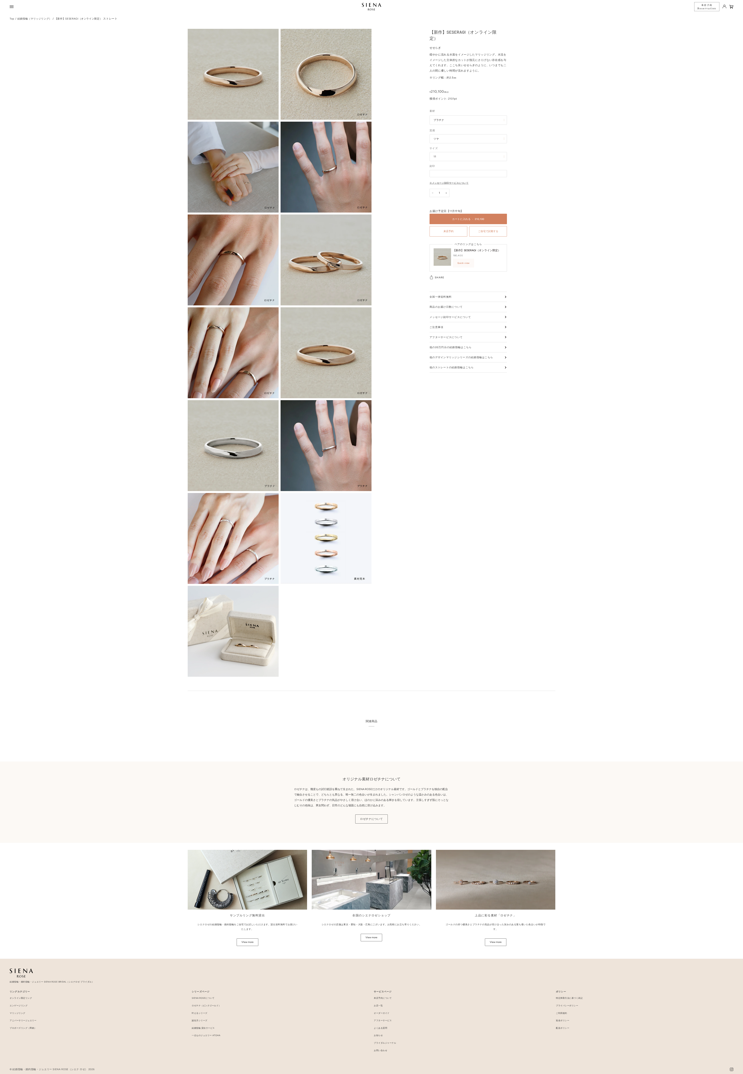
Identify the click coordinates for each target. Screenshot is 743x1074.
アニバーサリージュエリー (23, 1020)
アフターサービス (383, 1020)
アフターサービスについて (446, 337)
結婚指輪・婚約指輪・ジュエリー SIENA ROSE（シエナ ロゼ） (50, 1069)
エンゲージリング (18, 1005)
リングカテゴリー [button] (20, 991)
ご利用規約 (561, 1013)
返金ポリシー (562, 1020)
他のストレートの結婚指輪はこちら (452, 367)
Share (439, 277)
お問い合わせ (380, 1050)
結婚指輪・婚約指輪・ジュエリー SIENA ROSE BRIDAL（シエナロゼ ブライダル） (52, 982)
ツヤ (436, 138)
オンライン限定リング (21, 998)
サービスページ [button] (383, 991)
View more (371, 937)
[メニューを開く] (12, 6)
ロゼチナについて (371, 819)
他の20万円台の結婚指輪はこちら (451, 347)
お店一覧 (378, 1005)
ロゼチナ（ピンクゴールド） (206, 1005)
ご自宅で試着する (488, 231)
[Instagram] (731, 1069)
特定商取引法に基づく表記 (569, 998)
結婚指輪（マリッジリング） (34, 18)
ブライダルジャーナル (385, 1043)
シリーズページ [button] (201, 991)
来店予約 (448, 231)
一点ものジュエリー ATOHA (206, 1035)
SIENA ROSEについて (203, 998)
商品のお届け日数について (446, 306)
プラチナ (439, 119)
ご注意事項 (436, 327)
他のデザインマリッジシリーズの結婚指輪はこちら (461, 357)
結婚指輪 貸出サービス (203, 1028)
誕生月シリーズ (199, 1020)
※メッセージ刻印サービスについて (449, 183)
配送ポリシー (562, 1028)
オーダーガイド (381, 1013)
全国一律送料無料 (441, 296)
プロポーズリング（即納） (23, 1028)
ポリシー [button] (561, 991)
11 (435, 156)
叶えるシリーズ (199, 1013)
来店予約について (383, 998)
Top (12, 18)
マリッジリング (17, 1013)
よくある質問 (380, 1028)
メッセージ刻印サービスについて (450, 317)
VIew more (247, 942)
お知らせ (378, 1035)
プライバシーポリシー (567, 1005)
